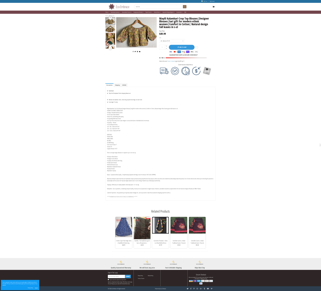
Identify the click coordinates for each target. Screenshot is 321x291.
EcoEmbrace (114, 289)
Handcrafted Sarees (126, 12)
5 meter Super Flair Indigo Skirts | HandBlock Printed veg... (123, 242)
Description (109, 85)
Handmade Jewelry (115, 12)
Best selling (111, 16)
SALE (185, 12)
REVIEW (124, 85)
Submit (128, 276)
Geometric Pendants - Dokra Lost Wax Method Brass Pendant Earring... (161, 242)
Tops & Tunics (148, 12)
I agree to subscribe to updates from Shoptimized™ (120, 279)
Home (106, 16)
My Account (212, 1)
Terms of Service (141, 278)
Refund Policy (150, 275)
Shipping (117, 85)
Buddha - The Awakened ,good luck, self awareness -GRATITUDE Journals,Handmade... (142, 242)
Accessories (179, 12)
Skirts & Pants (157, 12)
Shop (106, 12)
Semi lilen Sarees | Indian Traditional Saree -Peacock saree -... (178, 242)
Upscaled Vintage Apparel (168, 12)
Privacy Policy (128, 279)
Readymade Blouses (138, 12)
